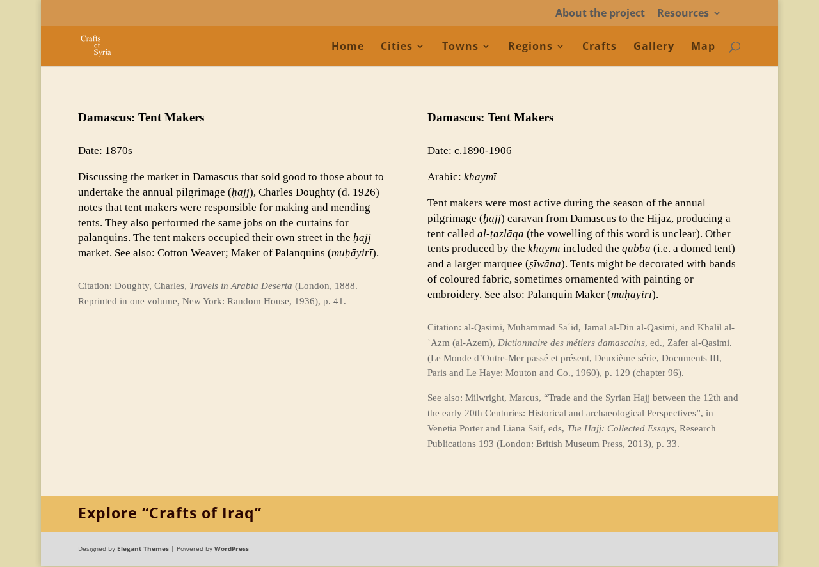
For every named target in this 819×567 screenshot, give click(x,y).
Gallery (653, 47)
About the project (600, 14)
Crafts (599, 47)
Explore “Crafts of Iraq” (170, 512)
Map (703, 47)
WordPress (231, 548)
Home (347, 47)
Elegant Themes (143, 548)
